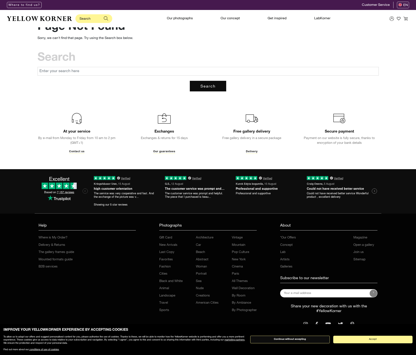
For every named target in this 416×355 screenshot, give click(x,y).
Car (198, 245)
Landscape (167, 295)
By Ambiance (241, 303)
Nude (200, 288)
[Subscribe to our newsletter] (373, 293)
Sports (164, 310)
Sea (199, 281)
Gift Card (165, 237)
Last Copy (166, 252)
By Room (238, 295)
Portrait (201, 274)
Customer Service (376, 5)
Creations (203, 295)
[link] (39, 18)
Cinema (237, 266)
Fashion (165, 266)
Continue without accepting (290, 339)
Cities (163, 274)
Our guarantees (164, 151)
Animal (164, 288)
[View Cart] (405, 18)
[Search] (106, 18)
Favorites (166, 259)
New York (239, 259)
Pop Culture (240, 252)
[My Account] (391, 18)
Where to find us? (24, 5)
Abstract (202, 259)
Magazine (360, 237)
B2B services (48, 266)
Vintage (237, 237)
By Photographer (244, 310)
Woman (201, 266)
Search (208, 87)
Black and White (171, 281)
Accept (373, 339)
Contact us (76, 151)
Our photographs (180, 18)
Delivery (252, 151)
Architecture (204, 237)
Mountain (238, 245)
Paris (235, 274)
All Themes (240, 281)
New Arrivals (168, 245)
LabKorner (322, 18)
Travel (163, 303)
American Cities (207, 303)
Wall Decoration (243, 288)
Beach (200, 252)
